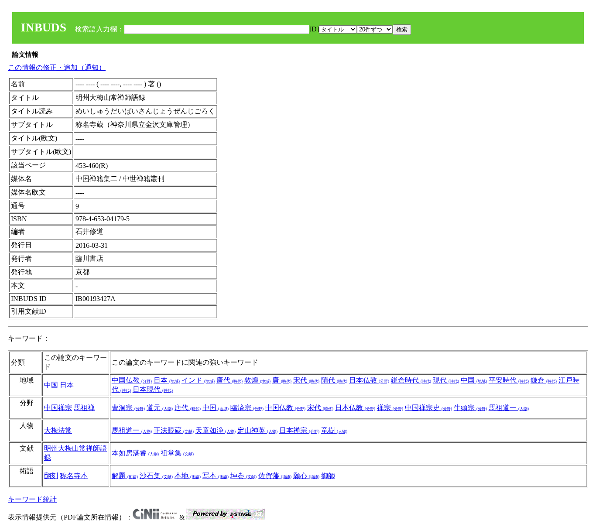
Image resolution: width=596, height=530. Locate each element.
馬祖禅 (84, 407)
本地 (188, 475)
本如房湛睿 (135, 453)
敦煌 (257, 380)
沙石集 (156, 475)
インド (198, 380)
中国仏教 (132, 380)
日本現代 (153, 389)
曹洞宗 (128, 407)
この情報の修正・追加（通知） (57, 67)
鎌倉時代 (411, 380)
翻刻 (51, 475)
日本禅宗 (299, 430)
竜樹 (334, 430)
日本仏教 (369, 380)
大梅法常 (58, 430)
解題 (125, 475)
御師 (328, 475)
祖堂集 (177, 453)
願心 (306, 475)
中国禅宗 (58, 407)
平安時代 (509, 380)
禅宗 (390, 407)
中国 (51, 385)
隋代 (334, 380)
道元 (160, 407)
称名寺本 (74, 475)
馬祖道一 (509, 407)
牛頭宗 (470, 407)
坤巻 (243, 475)
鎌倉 (544, 380)
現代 (446, 380)
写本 (215, 475)
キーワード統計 (32, 499)
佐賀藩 (274, 475)
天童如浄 (215, 430)
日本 (67, 385)
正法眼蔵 (174, 430)
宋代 (306, 380)
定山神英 (257, 430)
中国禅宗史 (428, 407)
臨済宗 (247, 407)
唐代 (229, 380)
